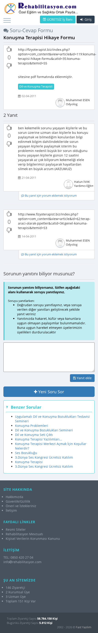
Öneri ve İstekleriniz (21, 506)
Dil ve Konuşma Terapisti (36, 86)
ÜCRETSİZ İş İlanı (59, 19)
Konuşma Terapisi (29, 462)
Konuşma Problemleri (31, 425)
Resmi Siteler (16, 529)
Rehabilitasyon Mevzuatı (24, 534)
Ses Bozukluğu (26, 453)
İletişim (11, 510)
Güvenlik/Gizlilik (18, 501)
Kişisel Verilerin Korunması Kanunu (33, 538)
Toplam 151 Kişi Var (21, 601)
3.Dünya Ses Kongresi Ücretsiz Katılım (44, 457)
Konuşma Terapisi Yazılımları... (38, 439)
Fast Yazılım (83, 627)
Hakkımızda (14, 497)
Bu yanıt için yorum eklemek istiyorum (50, 196)
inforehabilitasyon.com (22, 562)
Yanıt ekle (84, 378)
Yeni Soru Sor (50, 391)
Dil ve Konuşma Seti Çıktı (34, 435)
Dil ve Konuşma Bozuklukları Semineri (44, 430)
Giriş (88, 19)
